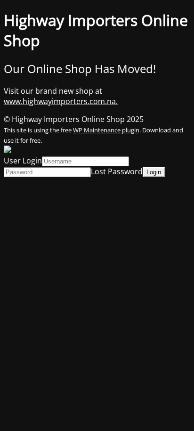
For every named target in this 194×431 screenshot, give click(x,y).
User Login (23, 160)
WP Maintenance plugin (106, 130)
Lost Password (117, 171)
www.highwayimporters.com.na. (61, 101)
